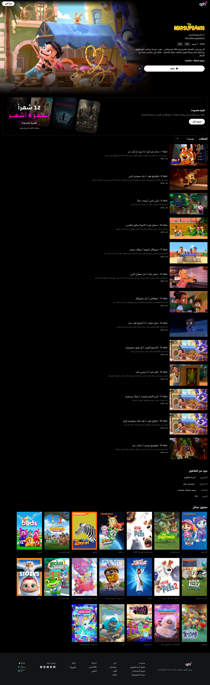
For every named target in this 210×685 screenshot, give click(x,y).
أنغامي (93, 671)
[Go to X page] (41, 667)
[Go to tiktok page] (47, 667)
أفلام (115, 671)
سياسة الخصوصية (138, 674)
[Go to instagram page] (51, 667)
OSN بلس (92, 667)
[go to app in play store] (22, 667)
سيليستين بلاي (189, 483)
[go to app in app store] (22, 663)
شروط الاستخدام (138, 671)
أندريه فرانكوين (189, 477)
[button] (8, 3)
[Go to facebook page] (54, 667)
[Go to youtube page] (44, 667)
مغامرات (188, 60)
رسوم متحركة (199, 60)
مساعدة (142, 663)
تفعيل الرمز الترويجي (137, 667)
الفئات (114, 674)
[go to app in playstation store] (22, 670)
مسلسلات (113, 667)
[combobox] (185, 138)
